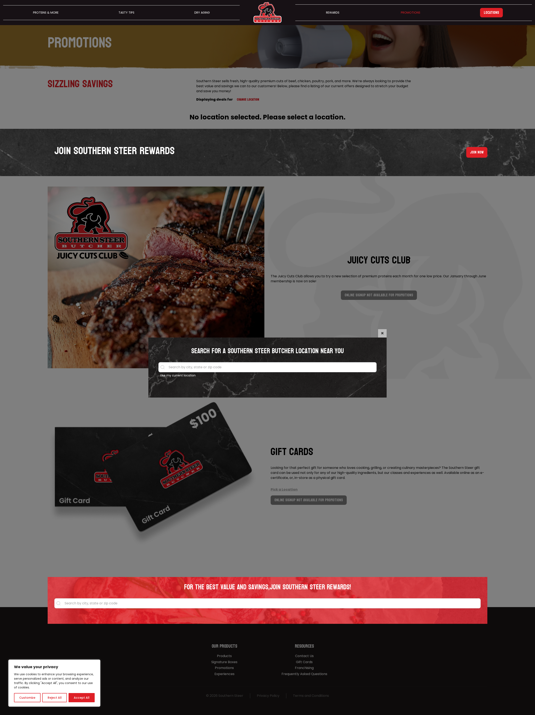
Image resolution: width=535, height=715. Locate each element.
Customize (27, 698)
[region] (54, 683)
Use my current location (178, 375)
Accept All (81, 698)
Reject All (55, 698)
